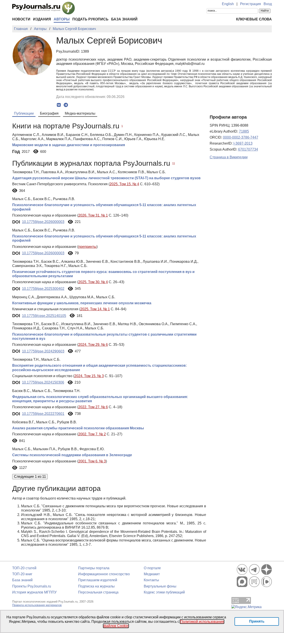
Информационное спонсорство (104, 574)
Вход (268, 4)
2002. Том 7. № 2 (92, 434)
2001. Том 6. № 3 (92, 461)
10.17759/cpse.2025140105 (44, 316)
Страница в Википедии (229, 157)
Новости (21, 19)
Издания (42, 19)
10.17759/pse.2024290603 (43, 351)
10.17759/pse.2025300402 (43, 289)
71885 (244, 131)
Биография (49, 113)
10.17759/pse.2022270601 (43, 414)
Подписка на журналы (96, 586)
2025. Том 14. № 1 (95, 309)
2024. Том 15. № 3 (89, 376)
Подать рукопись (90, 19)
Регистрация (250, 4)
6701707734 (248, 149)
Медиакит (152, 574)
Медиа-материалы (80, 113)
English (228, 4)
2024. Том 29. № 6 (93, 344)
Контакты (151, 580)
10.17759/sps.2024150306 (43, 382)
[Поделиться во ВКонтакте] (59, 105)
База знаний (124, 19)
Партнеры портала (93, 568)
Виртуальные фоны (160, 586)
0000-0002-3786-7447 (240, 137)
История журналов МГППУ (34, 592)
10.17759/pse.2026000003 (43, 222)
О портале (152, 568)
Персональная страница (98, 592)
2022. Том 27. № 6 (93, 407)
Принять (256, 621)
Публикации (24, 113)
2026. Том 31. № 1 (93, 215)
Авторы (62, 19)
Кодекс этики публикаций (164, 592)
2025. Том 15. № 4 (124, 184)
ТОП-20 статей (24, 568)
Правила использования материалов (37, 605)
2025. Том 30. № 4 (93, 282)
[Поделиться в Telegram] (66, 105)
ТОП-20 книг (22, 574)
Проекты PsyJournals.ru (31, 586)
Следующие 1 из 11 (30, 476)
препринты (87, 247)
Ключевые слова (254, 19)
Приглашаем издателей (97, 580)
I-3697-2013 (242, 143)
